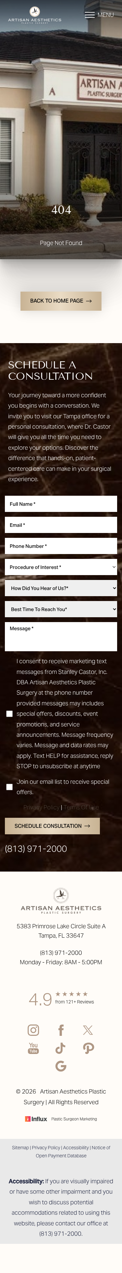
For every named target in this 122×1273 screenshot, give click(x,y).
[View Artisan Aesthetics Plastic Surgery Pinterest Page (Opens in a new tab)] (88, 1053)
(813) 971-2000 (36, 848)
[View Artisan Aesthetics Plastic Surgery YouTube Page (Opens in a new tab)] (33, 1053)
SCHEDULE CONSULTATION (48, 826)
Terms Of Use (81, 807)
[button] (90, 15)
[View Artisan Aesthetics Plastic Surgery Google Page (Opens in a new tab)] (61, 1071)
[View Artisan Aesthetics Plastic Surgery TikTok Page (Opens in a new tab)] (61, 1053)
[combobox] (61, 567)
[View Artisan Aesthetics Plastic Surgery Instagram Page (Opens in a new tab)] (33, 1035)
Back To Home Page (56, 300)
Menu (106, 14)
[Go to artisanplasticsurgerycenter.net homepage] (34, 15)
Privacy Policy (41, 807)
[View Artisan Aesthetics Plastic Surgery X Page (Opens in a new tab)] (88, 1035)
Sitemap (20, 1148)
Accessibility (76, 1148)
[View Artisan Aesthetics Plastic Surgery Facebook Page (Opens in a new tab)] (61, 1035)
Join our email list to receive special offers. (63, 787)
